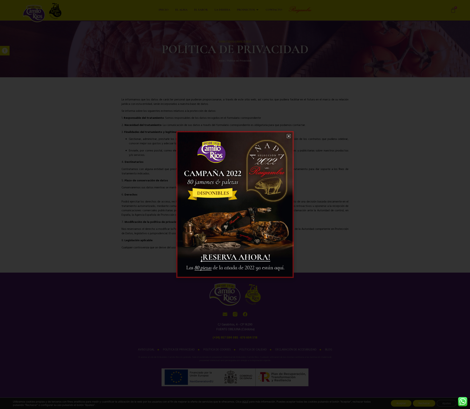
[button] (288, 136)
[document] (235, 204)
